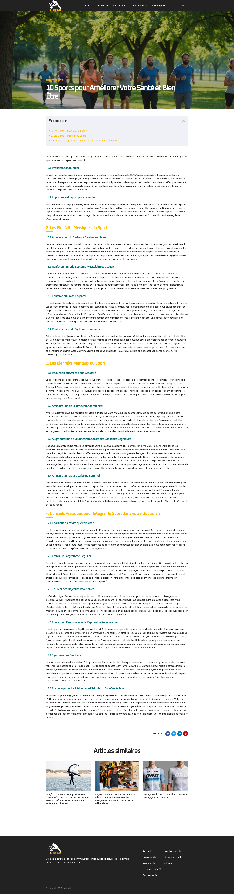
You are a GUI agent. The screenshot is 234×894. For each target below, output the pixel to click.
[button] (183, 5)
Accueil (87, 6)
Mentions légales (173, 851)
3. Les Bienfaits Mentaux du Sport (68, 135)
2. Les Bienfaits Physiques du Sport (69, 130)
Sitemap (168, 863)
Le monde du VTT (138, 6)
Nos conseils (101, 6)
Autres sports (158, 6)
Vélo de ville (119, 6)
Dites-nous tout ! (173, 857)
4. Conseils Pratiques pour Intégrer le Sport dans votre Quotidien (84, 140)
